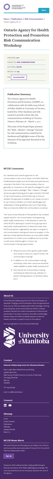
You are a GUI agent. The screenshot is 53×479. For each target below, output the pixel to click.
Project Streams (9, 421)
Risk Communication (26, 62)
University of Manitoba (30, 323)
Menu (44, 10)
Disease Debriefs (9, 429)
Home (6, 418)
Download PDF (19, 77)
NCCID (19, 67)
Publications (8, 424)
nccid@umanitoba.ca (15, 392)
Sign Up (9, 456)
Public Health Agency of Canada (33, 468)
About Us (7, 432)
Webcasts (7, 426)
